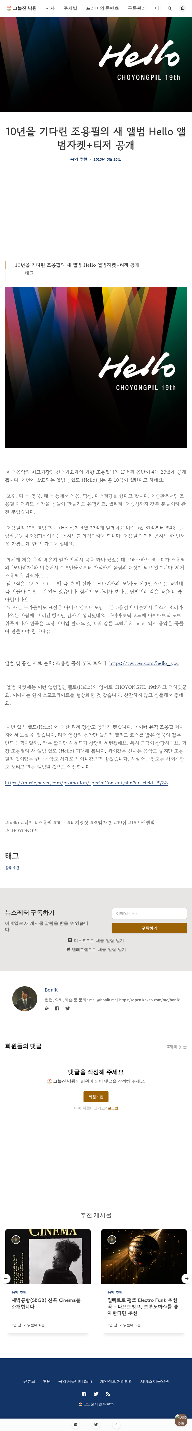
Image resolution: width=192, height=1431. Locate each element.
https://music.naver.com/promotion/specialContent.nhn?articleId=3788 (86, 782)
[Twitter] (96, 1425)
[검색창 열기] (170, 8)
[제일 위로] (116, 1425)
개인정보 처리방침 (116, 1381)
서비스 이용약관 (154, 1381)
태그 (29, 273)
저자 (50, 8)
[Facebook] (76, 1425)
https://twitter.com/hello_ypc (144, 663)
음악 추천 (78, 159)
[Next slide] (187, 1279)
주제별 (70, 8)
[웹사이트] (47, 1008)
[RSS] (108, 1394)
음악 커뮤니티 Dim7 (75, 1381)
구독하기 (150, 928)
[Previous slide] (5, 1279)
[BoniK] (24, 998)
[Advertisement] (96, 211)
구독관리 (137, 8)
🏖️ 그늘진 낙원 (21, 8)
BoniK (51, 990)
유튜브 (29, 1381)
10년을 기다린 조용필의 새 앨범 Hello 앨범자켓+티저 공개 (77, 265)
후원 (47, 1381)
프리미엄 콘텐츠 (102, 8)
